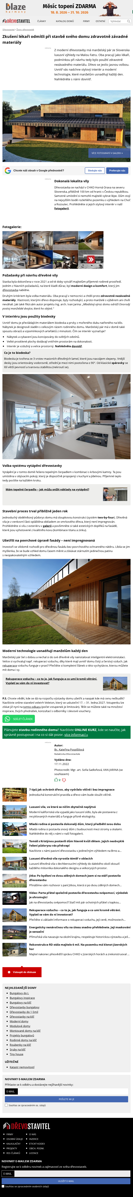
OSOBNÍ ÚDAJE (14, 1139)
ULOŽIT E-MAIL (66, 1181)
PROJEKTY (11, 1148)
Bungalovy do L (19, 993)
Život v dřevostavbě (25, 29)
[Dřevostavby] (16, 21)
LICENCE (33, 1153)
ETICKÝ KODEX (37, 1143)
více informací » (76, 734)
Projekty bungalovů (22, 1035)
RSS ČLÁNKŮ (13, 1153)
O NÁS (32, 1134)
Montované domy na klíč (25, 1031)
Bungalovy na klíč (20, 1002)
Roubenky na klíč (20, 1045)
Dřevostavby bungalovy (24, 1007)
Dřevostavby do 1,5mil (24, 1012)
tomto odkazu (32, 707)
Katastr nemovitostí (22, 1067)
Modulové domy (20, 1026)
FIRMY (9, 1134)
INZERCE (33, 1139)
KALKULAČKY (13, 1143)
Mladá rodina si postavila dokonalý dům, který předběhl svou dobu (75, 824)
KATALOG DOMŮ (65, 21)
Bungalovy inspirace (22, 998)
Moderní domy (19, 1021)
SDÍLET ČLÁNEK (23, 719)
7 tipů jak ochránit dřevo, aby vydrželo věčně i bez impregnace (72, 789)
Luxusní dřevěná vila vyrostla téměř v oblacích (61, 858)
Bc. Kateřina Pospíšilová (69, 749)
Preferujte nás (117, 170)
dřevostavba (10, 290)
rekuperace (9, 665)
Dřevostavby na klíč (22, 1016)
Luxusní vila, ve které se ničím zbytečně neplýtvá (62, 807)
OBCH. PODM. (36, 1148)
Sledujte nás (95, 170)
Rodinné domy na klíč (23, 1040)
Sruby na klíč (17, 1049)
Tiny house (16, 1054)
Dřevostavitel (9, 29)
